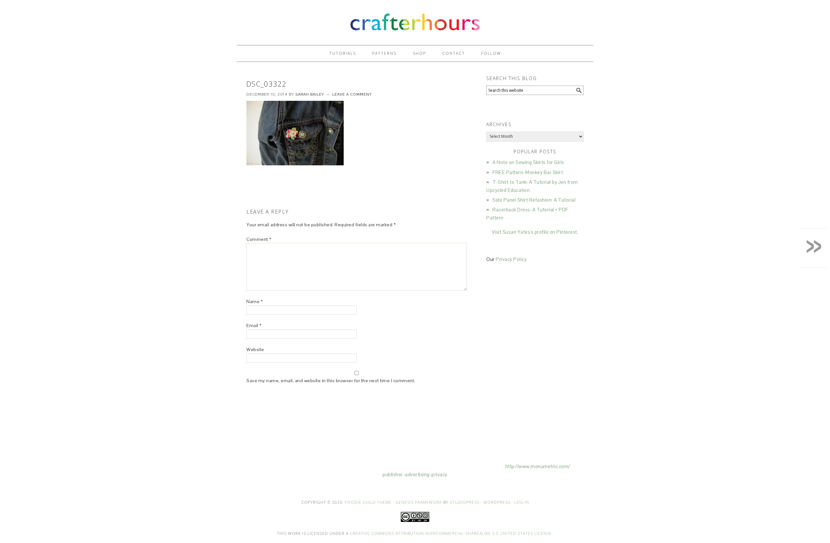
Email (254, 325)
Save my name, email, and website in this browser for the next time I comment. (330, 381)
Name (254, 301)
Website (255, 349)
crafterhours (415, 19)
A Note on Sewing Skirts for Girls (528, 162)
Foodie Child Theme (368, 502)
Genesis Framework (419, 502)
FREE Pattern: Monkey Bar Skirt (527, 172)
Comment (258, 239)
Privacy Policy (511, 259)
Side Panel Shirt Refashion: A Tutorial (533, 200)
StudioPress (465, 502)
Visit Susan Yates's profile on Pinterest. (535, 232)
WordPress (496, 502)
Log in (521, 502)
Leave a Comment (352, 94)
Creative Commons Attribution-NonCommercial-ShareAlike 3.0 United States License (451, 533)
